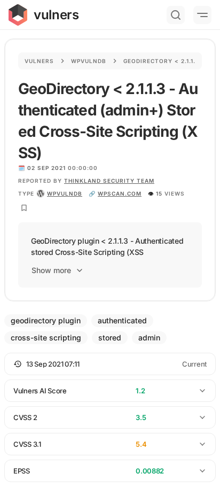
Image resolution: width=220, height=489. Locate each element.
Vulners (39, 61)
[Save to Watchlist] (24, 208)
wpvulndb (64, 193)
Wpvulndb (88, 61)
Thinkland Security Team (109, 180)
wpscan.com (120, 193)
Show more (51, 270)
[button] (110, 364)
